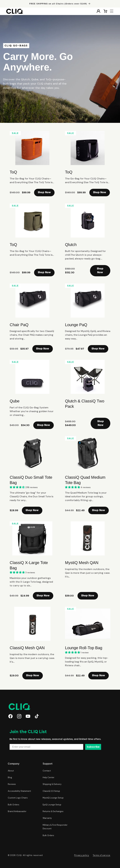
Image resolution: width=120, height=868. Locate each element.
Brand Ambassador (17, 811)
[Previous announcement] (6, 3)
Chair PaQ (19, 324)
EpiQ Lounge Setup (52, 804)
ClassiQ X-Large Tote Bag (29, 565)
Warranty (47, 818)
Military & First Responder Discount (55, 827)
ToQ (13, 172)
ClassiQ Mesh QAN (27, 647)
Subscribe (93, 747)
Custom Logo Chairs (18, 797)
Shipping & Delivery (52, 784)
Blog (10, 777)
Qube (14, 401)
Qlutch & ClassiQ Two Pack (84, 404)
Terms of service (101, 855)
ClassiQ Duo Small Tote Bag (31, 480)
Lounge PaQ (76, 324)
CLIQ (19, 855)
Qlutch (71, 244)
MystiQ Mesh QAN (81, 562)
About (11, 770)
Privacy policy (81, 855)
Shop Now (44, 192)
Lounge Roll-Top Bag (83, 647)
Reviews (12, 784)
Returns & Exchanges (53, 811)
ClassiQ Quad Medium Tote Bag (85, 480)
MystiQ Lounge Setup (53, 797)
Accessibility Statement (19, 791)
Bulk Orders (13, 804)
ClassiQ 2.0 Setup (51, 791)
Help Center (48, 777)
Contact (47, 770)
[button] (111, 11)
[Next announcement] (113, 3)
